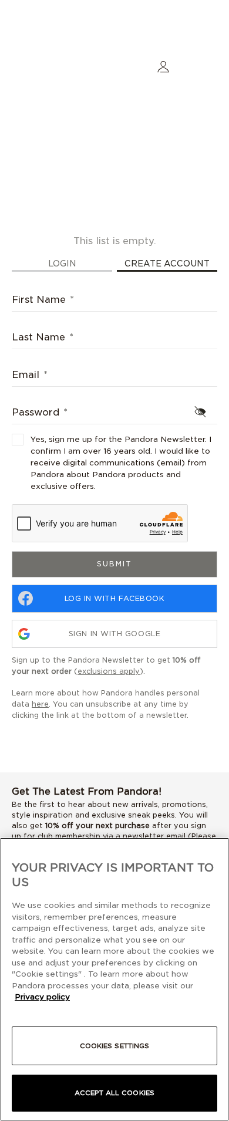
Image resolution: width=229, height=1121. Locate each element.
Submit (114, 563)
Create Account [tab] (167, 263)
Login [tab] (62, 263)
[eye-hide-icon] (200, 411)
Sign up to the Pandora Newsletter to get (106, 666)
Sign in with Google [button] (114, 633)
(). (109, 671)
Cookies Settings (115, 1046)
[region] (114, 979)
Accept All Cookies (114, 1093)
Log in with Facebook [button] (115, 598)
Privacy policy (42, 996)
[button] (163, 66)
